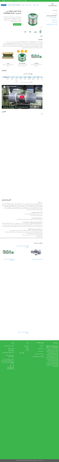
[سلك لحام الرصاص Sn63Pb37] (36, 251)
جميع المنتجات (26, 345)
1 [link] (16, 81)
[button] (31, 77)
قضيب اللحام (54, 22)
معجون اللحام (54, 19)
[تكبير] (41, 27)
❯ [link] (13, 81)
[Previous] (41, 19)
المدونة (27, 350)
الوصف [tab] (41, 36)
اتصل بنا (27, 348)
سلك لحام (55, 13)
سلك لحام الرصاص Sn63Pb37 (37, 259)
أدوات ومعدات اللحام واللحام (51, 24)
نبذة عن (27, 347)
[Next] (24, 19)
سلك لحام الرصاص (53, 17)
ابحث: (24, 73)
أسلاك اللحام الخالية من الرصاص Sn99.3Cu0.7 (9, 260)
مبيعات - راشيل (11, 348)
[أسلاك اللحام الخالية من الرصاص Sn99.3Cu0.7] (8, 251)
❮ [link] (19, 81)
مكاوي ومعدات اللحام (39, 353)
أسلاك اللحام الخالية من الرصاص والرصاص (23, 333)
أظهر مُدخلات (30, 73)
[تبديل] (46, 14)
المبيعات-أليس (11, 350)
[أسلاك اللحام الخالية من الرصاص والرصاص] (22, 288)
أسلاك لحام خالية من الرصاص (51, 15)
